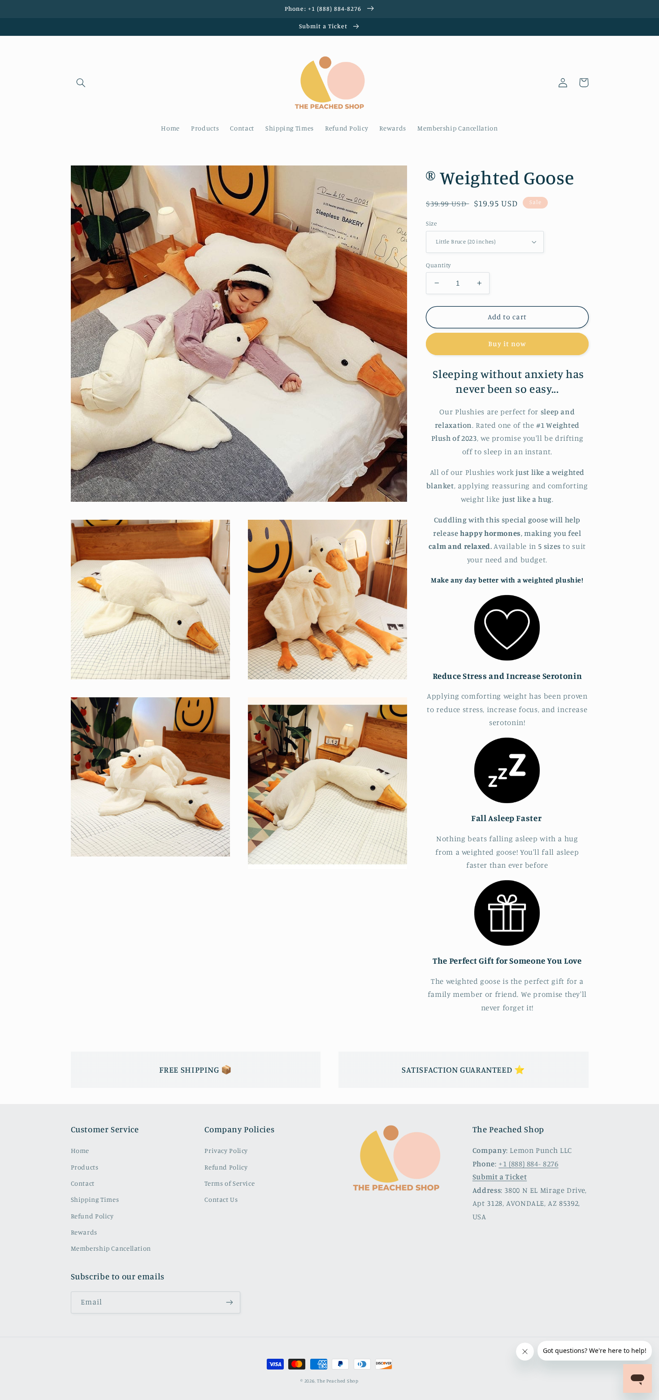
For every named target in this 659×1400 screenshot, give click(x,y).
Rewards (84, 1232)
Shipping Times (95, 1199)
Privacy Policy (226, 1150)
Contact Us (221, 1199)
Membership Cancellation (111, 1248)
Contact (83, 1183)
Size (431, 223)
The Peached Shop (338, 1380)
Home (80, 1150)
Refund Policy (92, 1216)
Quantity (438, 264)
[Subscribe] (229, 1302)
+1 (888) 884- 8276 (528, 1163)
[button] (81, 82)
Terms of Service (229, 1183)
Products (85, 1167)
